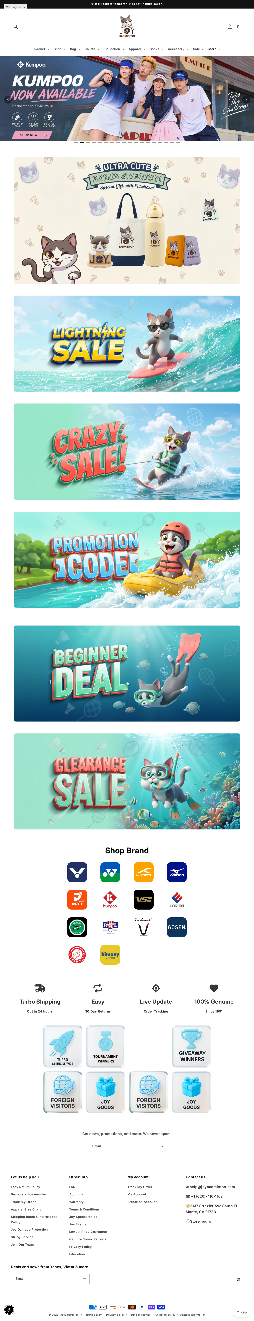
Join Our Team (22, 1244)
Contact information (193, 1314)
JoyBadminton (69, 1314)
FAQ (72, 1187)
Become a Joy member (29, 1194)
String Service (22, 1237)
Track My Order (23, 1202)
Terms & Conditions (84, 1209)
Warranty (76, 1202)
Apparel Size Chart (26, 1209)
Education (77, 1254)
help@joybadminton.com (212, 1186)
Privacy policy (115, 1314)
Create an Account (142, 1202)
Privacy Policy (80, 1246)
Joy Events (78, 1224)
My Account (136, 1194)
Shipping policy (165, 1314)
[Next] (246, 100)
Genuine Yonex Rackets (87, 1239)
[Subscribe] (161, 1146)
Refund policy (93, 1314)
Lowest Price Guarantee (88, 1232)
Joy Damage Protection (29, 1229)
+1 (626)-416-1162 (206, 1196)
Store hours (200, 1221)
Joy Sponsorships (83, 1216)
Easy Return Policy (25, 1187)
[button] (15, 26)
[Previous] (8, 100)
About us (76, 1194)
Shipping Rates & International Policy (35, 1219)
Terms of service (140, 1314)
